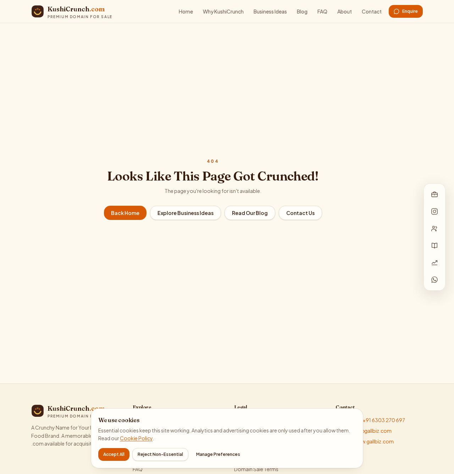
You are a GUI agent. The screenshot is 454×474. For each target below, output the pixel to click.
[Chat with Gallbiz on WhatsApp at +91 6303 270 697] (434, 279)
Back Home (125, 213)
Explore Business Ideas (185, 213)
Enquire (410, 11)
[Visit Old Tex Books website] (434, 245)
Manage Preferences (218, 454)
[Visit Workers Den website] (434, 228)
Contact (372, 11)
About (344, 11)
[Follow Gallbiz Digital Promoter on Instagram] (434, 211)
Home (186, 11)
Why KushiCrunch (223, 11)
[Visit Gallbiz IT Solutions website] (434, 194)
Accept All (113, 454)
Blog (302, 11)
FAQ (322, 11)
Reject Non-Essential (160, 454)
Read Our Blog (250, 213)
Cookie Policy (136, 438)
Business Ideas (270, 11)
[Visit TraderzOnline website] (434, 262)
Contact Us (300, 213)
